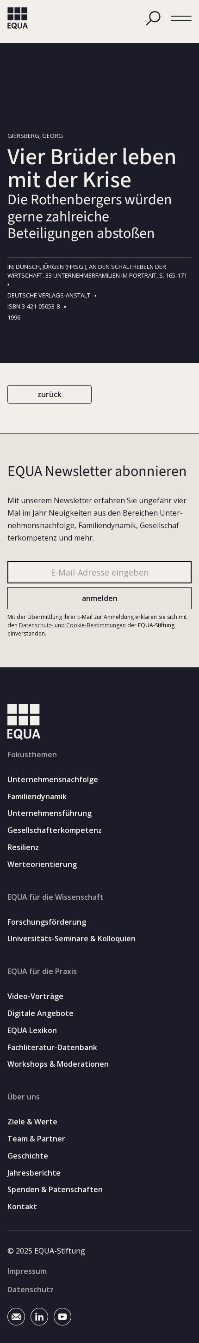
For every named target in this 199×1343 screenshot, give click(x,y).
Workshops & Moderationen (58, 1064)
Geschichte (27, 1156)
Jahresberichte (34, 1173)
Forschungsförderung (46, 922)
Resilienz (23, 847)
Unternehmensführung (49, 813)
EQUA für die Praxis (42, 971)
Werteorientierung (42, 864)
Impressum (27, 1271)
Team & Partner (36, 1139)
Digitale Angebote (40, 1013)
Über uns (23, 1097)
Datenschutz (30, 1289)
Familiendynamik (37, 797)
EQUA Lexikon (32, 1030)
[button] (181, 18)
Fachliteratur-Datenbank (52, 1047)
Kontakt (22, 1207)
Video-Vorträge (35, 996)
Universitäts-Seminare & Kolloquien (71, 939)
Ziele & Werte (32, 1122)
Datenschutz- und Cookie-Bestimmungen (72, 625)
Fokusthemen (32, 754)
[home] (17, 18)
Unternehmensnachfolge (52, 779)
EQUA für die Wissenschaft (55, 897)
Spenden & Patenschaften (55, 1189)
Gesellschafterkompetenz (54, 830)
